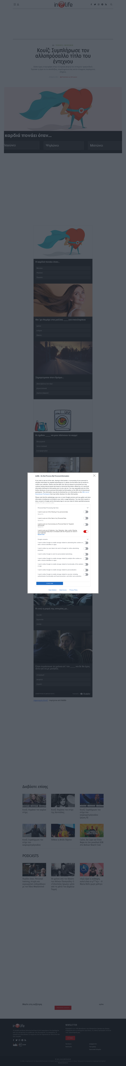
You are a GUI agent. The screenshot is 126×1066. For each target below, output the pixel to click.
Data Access (63, 590)
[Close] (95, 476)
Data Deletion (53, 590)
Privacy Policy (73, 590)
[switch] (85, 512)
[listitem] (63, 508)
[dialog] (63, 533)
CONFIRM (49, 583)
